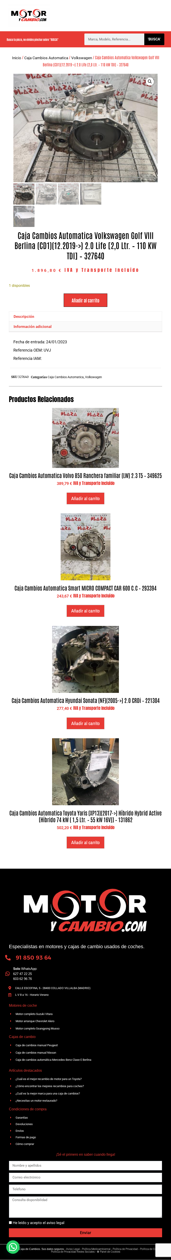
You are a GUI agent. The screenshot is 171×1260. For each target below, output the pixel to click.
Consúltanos (132, 21)
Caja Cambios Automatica (46, 58)
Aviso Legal (73, 1249)
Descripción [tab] (24, 316)
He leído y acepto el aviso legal (38, 1222)
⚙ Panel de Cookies (108, 1251)
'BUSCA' (154, 39)
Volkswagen (81, 58)
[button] (150, 82)
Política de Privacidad (125, 1249)
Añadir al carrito (85, 300)
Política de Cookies (151, 1249)
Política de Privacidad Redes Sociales (73, 1251)
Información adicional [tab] (33, 326)
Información (79, 21)
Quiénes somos (69, 10)
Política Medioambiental (96, 1249)
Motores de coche (139, 10)
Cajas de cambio (103, 10)
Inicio (16, 58)
